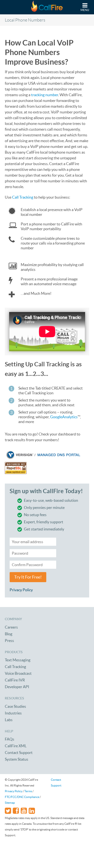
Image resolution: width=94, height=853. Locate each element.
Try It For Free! (28, 577)
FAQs (9, 739)
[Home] (47, 7)
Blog (8, 634)
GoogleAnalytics (64, 417)
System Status (16, 759)
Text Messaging (17, 660)
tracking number (44, 95)
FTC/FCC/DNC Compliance (22, 796)
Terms (28, 791)
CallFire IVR (15, 680)
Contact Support (19, 752)
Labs (9, 720)
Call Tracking (22, 197)
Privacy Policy (21, 590)
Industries (13, 713)
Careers (11, 627)
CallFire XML (16, 746)
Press (9, 640)
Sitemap (10, 802)
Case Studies (15, 706)
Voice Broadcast (18, 673)
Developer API (17, 687)
